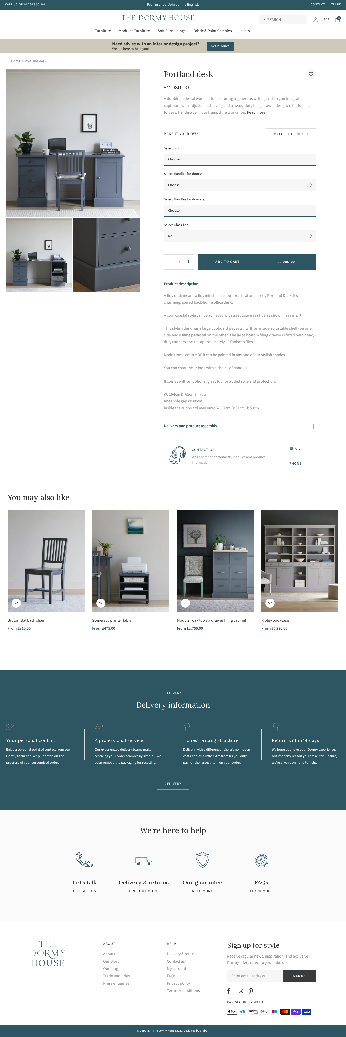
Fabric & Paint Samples (212, 31)
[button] (311, 74)
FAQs (171, 976)
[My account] (315, 20)
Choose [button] (174, 159)
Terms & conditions (183, 990)
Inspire (245, 31)
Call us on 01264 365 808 (25, 4)
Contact (318, 4)
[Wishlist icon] (323, 20)
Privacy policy (178, 983)
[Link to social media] (229, 991)
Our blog (110, 968)
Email (295, 448)
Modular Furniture (134, 31)
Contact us (176, 961)
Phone (295, 463)
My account (176, 968)
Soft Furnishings (172, 31)
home (15, 61)
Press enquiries (116, 983)
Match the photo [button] (291, 134)
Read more (256, 112)
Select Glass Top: (176, 225)
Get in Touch (220, 46)
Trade (336, 4)
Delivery (172, 783)
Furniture (103, 31)
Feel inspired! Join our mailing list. (173, 4)
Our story (111, 961)
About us (110, 954)
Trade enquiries (116, 976)
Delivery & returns (182, 954)
